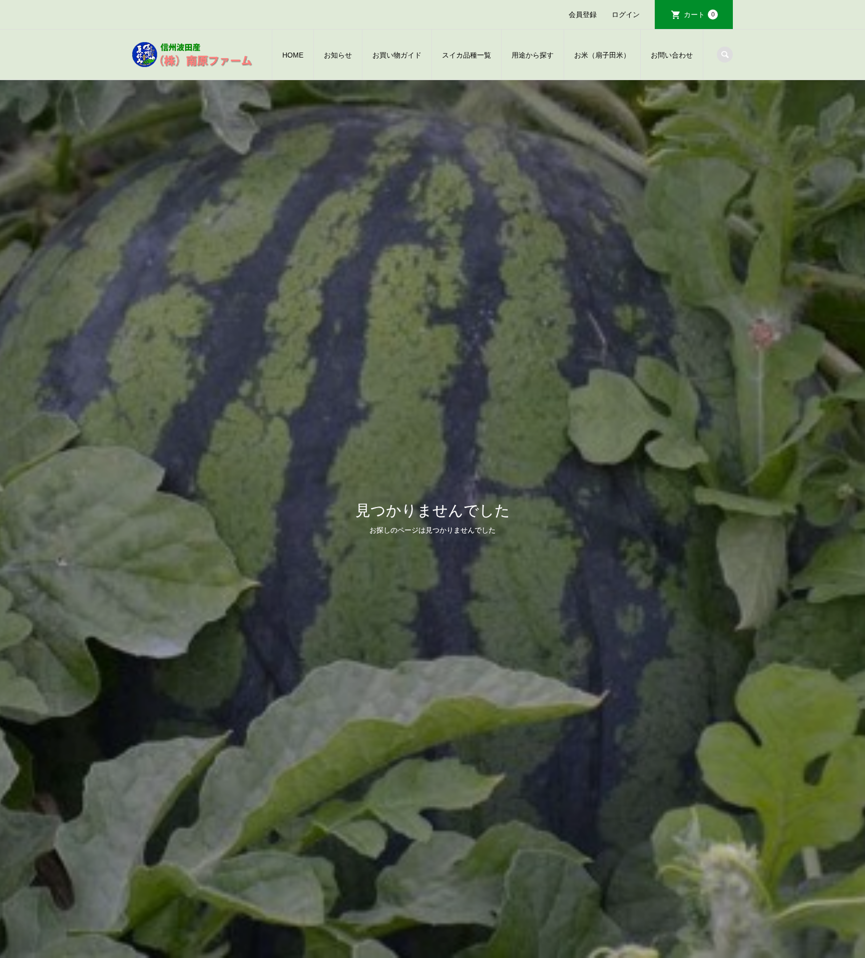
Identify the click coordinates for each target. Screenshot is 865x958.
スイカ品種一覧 (466, 55)
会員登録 (583, 15)
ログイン (626, 15)
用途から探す (533, 55)
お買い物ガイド (396, 55)
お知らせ (338, 55)
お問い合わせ (672, 55)
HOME (292, 55)
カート (699, 15)
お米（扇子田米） (602, 55)
